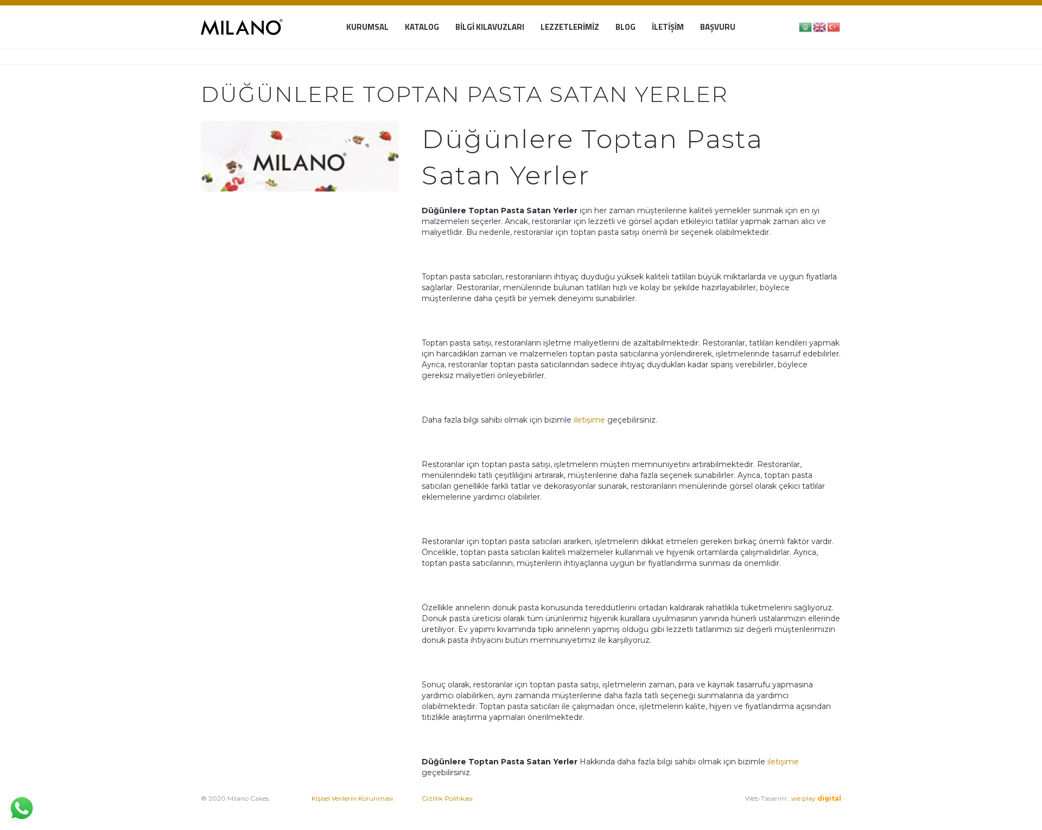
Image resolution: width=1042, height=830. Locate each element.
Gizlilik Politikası (447, 798)
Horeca (660, 809)
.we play (815, 798)
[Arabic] (806, 26)
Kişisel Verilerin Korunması (352, 798)
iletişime (589, 420)
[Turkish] (834, 26)
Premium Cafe (555, 809)
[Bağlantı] (242, 27)
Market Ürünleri (616, 809)
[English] (820, 26)
